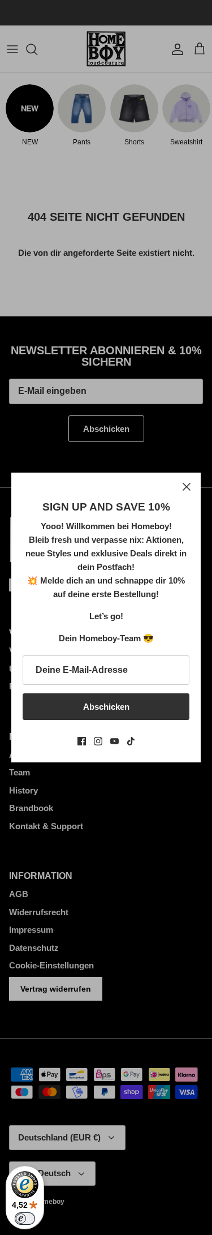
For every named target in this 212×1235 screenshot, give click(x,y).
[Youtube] (114, 741)
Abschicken (106, 706)
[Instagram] (98, 741)
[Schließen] (186, 486)
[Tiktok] (131, 741)
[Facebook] (81, 741)
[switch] (25, 1218)
